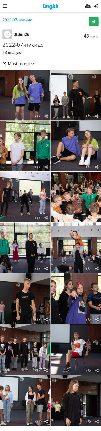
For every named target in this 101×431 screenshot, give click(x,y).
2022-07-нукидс (17, 20)
